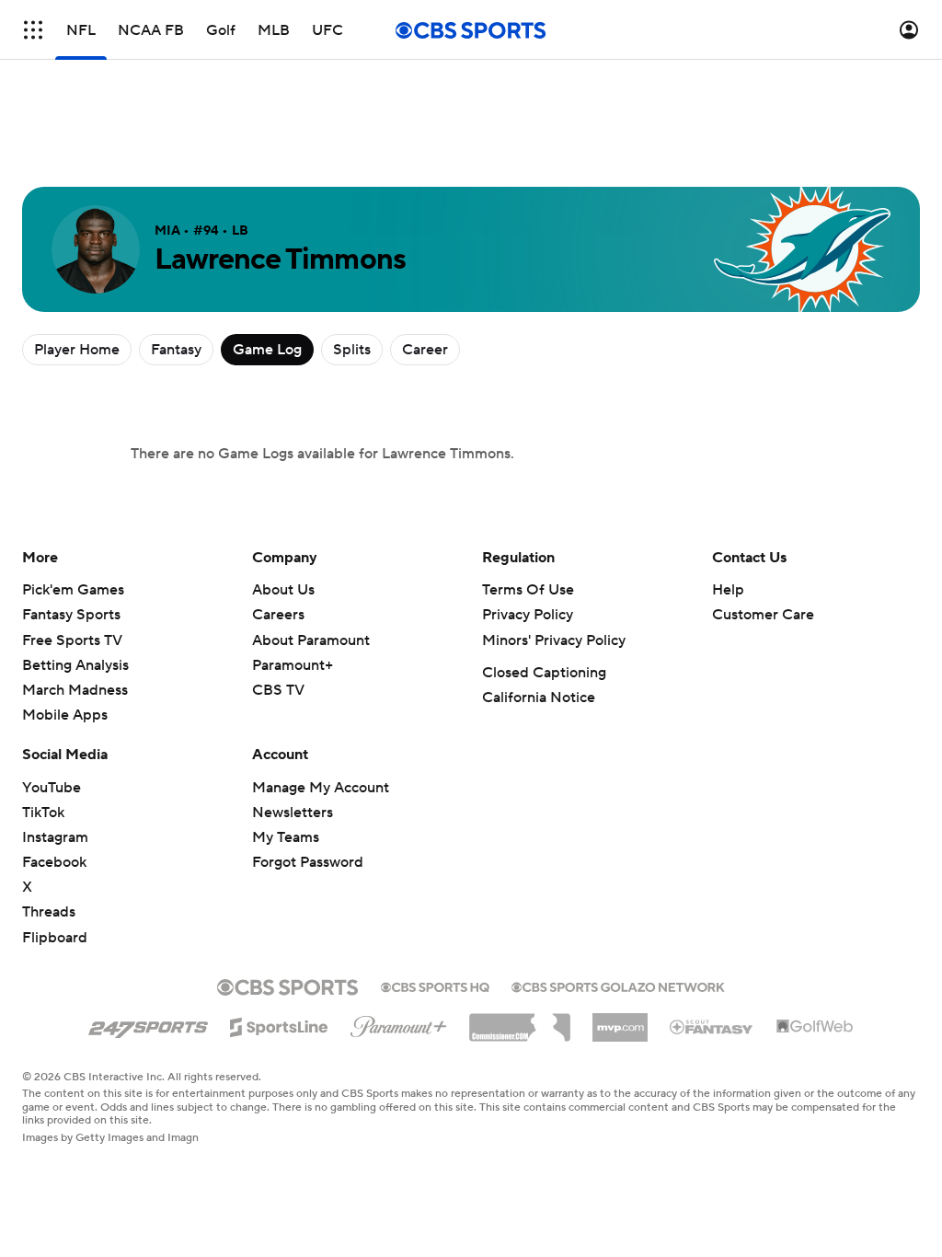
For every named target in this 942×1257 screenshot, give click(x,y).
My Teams (285, 837)
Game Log (267, 349)
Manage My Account (320, 787)
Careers (278, 614)
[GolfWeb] (815, 1027)
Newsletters (292, 812)
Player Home (77, 349)
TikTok (43, 812)
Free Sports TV (72, 640)
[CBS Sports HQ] (435, 985)
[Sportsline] (279, 1024)
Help (728, 590)
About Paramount (311, 640)
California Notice (538, 697)
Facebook (54, 862)
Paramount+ (292, 665)
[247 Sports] (148, 1024)
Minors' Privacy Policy (554, 640)
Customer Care (763, 614)
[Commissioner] (519, 1020)
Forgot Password (307, 862)
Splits (352, 349)
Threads (48, 912)
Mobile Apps (65, 715)
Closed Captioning (544, 672)
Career (425, 349)
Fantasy (176, 349)
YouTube (51, 787)
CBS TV (278, 690)
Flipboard (54, 937)
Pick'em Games (73, 590)
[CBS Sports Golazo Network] (618, 985)
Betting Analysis (75, 665)
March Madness (75, 690)
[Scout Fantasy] (712, 1026)
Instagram (55, 837)
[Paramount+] (398, 1023)
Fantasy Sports (71, 614)
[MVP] (620, 1020)
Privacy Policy (527, 614)
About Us (283, 590)
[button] (33, 30)
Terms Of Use (528, 590)
